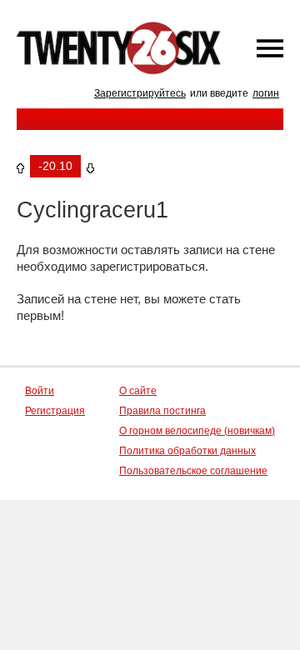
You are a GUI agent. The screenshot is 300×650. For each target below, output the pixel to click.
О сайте (138, 391)
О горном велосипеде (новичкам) (197, 431)
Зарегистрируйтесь (140, 93)
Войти (39, 391)
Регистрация (55, 411)
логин (265, 93)
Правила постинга (162, 411)
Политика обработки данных (187, 451)
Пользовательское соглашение (193, 471)
